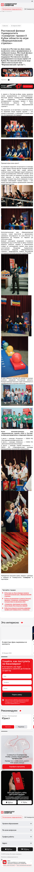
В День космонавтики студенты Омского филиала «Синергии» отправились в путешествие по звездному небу (18, 600)
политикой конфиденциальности (12, 703)
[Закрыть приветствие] (2, 859)
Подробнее (21, 726)
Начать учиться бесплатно (9, 865)
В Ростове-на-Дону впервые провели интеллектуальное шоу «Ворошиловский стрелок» (18, 594)
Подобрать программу (17, 766)
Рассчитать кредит (27, 86)
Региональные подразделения (12, 9)
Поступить (8, 726)
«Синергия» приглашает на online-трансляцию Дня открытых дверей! (16, 605)
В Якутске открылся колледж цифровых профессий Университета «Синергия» (17, 608)
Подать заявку (17, 694)
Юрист (6, 718)
